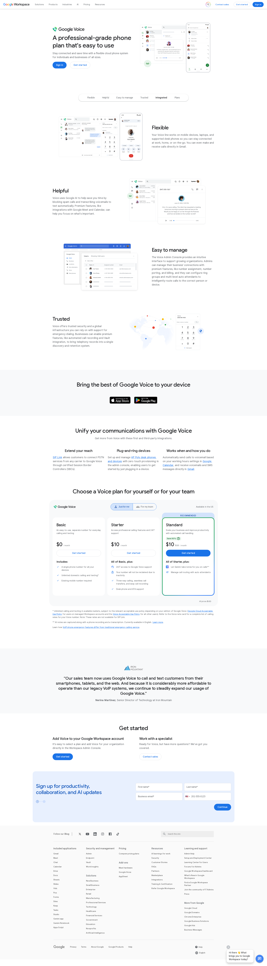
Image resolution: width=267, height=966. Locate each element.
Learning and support (195, 848)
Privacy (73, 947)
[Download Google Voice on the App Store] (120, 400)
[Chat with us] (259, 959)
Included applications (64, 848)
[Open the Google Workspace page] (16, 4)
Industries (67, 4)
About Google (97, 947)
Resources (100, 4)
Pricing (87, 4)
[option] (91, 98)
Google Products (116, 947)
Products (53, 4)
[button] (259, 959)
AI (77, 4)
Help (130, 947)
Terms (83, 947)
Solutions (39, 4)
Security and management (100, 848)
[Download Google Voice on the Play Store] (146, 400)
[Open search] (208, 4)
